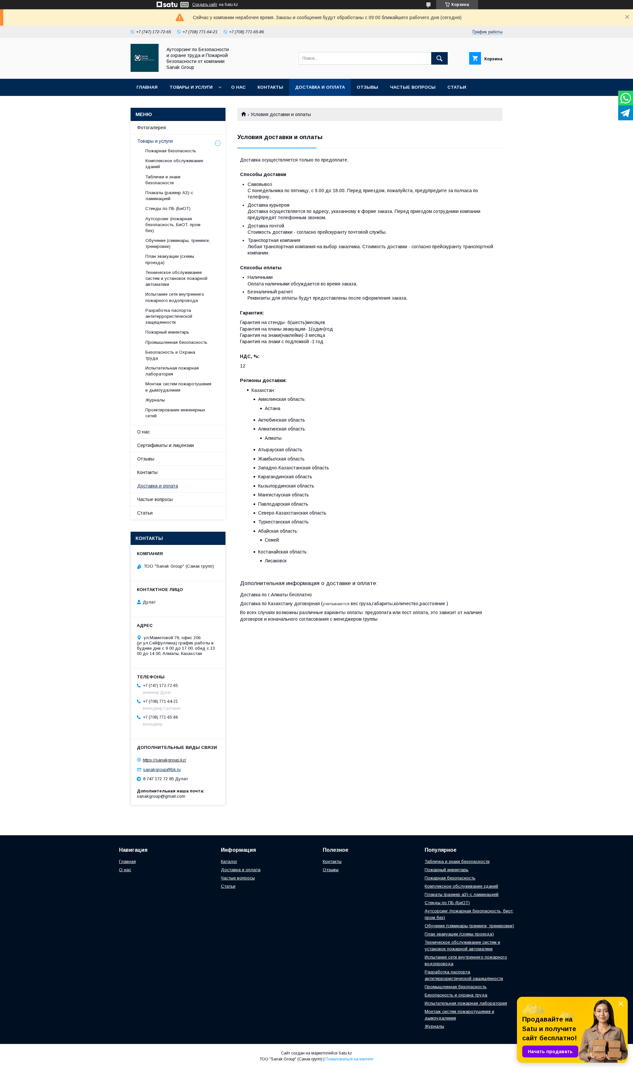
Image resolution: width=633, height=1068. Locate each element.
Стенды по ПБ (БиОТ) (168, 208)
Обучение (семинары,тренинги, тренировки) (469, 925)
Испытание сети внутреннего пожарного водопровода (174, 297)
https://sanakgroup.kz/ (164, 759)
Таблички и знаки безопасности (162, 179)
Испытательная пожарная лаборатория (172, 371)
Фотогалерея (151, 127)
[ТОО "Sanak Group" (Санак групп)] (145, 70)
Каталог (229, 861)
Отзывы (367, 87)
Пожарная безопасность (170, 150)
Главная (147, 87)
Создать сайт (204, 4)
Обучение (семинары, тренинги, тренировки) (177, 243)
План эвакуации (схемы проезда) (169, 259)
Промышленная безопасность (176, 342)
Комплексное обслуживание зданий (174, 163)
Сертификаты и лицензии (165, 445)
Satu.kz (345, 1053)
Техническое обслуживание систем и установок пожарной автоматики (176, 278)
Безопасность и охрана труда (456, 995)
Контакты (270, 87)
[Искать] (439, 58)
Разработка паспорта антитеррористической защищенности (168, 316)
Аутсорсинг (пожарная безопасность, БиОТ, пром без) (172, 224)
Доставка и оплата (320, 87)
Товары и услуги (191, 87)
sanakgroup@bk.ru (162, 769)
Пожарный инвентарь (167, 332)
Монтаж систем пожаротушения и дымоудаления (178, 386)
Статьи (456, 87)
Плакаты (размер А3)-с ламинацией (169, 195)
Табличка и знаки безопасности (457, 861)
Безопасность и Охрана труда (170, 355)
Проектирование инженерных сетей (175, 412)
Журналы (155, 400)
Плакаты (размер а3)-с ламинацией (461, 894)
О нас (238, 87)
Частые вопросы (413, 87)
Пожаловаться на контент (349, 1059)
